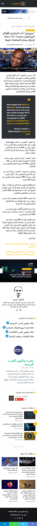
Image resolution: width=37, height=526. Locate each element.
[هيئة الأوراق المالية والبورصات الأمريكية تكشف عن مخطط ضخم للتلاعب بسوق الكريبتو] (29, 436)
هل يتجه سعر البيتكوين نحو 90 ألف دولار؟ (10, 469)
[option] (18, 270)
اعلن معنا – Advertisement (18, 515)
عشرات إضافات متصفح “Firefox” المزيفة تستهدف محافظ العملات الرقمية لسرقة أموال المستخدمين (10, 495)
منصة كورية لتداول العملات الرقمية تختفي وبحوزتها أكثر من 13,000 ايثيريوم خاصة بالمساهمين (13, 415)
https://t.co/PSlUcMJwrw (18, 121)
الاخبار (25, 26)
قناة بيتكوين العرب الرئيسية (22, 323)
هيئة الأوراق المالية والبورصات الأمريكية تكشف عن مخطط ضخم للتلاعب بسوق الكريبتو (12, 435)
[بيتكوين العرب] (18, 3)
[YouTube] (19, 518)
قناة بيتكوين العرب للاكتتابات (21, 332)
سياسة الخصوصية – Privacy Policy (18, 511)
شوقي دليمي (28, 44)
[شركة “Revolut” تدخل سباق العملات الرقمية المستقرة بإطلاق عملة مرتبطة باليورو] (27, 461)
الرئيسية (31, 26)
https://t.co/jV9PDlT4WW (18, 123)
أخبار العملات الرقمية (17, 26)
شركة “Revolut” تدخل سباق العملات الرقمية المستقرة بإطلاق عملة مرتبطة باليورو (28, 471)
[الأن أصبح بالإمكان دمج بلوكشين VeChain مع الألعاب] (29, 427)
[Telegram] (17, 518)
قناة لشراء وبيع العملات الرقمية (20, 328)
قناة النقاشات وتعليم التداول (21, 336)
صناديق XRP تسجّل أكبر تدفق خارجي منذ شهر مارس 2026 (20, 276)
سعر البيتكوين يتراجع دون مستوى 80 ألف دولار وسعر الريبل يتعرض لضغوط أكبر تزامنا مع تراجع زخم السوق (28, 495)
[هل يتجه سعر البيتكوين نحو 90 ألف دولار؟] (10, 461)
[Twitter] (22, 518)
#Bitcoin (25, 105)
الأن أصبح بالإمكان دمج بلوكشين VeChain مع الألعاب (13, 425)
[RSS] (15, 518)
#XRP (12, 107)
